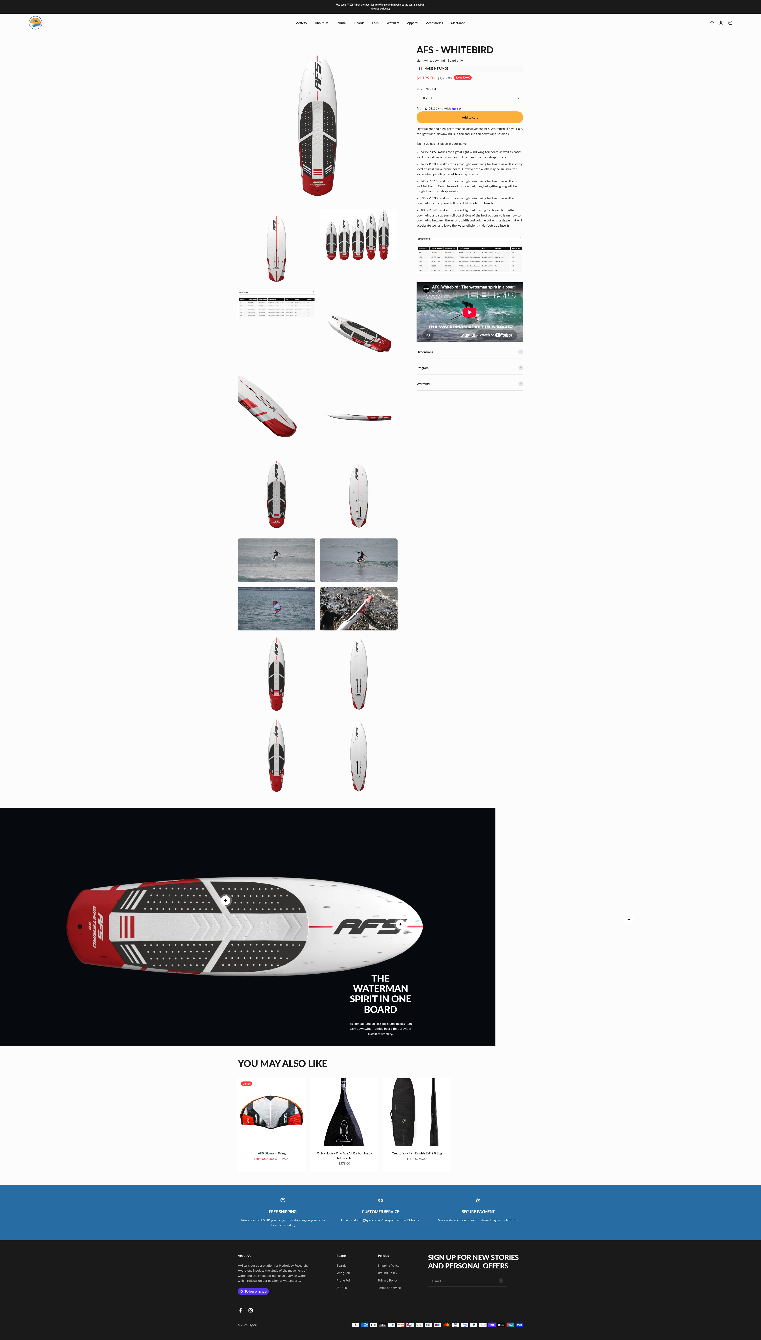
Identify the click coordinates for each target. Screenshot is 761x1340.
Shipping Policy (388, 1265)
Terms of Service (389, 1287)
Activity (301, 23)
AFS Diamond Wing (272, 1153)
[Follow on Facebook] (240, 1310)
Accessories (434, 23)
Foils (375, 23)
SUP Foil (342, 1287)
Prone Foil (344, 1280)
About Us (321, 23)
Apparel (412, 23)
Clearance (458, 23)
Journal (341, 23)
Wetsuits (392, 23)
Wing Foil (343, 1273)
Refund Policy (387, 1273)
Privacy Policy (388, 1280)
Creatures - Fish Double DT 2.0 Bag (417, 1153)
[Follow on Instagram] (250, 1310)
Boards (359, 23)
